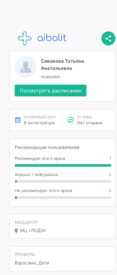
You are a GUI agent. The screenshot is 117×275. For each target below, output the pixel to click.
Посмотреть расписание (50, 90)
